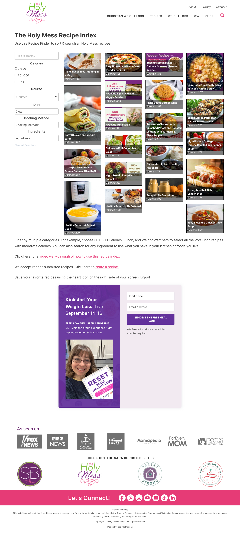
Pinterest (130, 497)
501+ (21, 82)
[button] (89, 370)
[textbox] (20, 111)
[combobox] (37, 97)
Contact (155, 497)
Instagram (138, 497)
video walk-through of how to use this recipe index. (79, 256)
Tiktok (164, 497)
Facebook (122, 497)
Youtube (147, 497)
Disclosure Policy (120, 509)
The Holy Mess (37, 13)
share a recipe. (107, 267)
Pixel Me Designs (125, 527)
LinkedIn (172, 497)
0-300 (22, 68)
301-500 (23, 75)
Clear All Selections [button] (25, 145)
